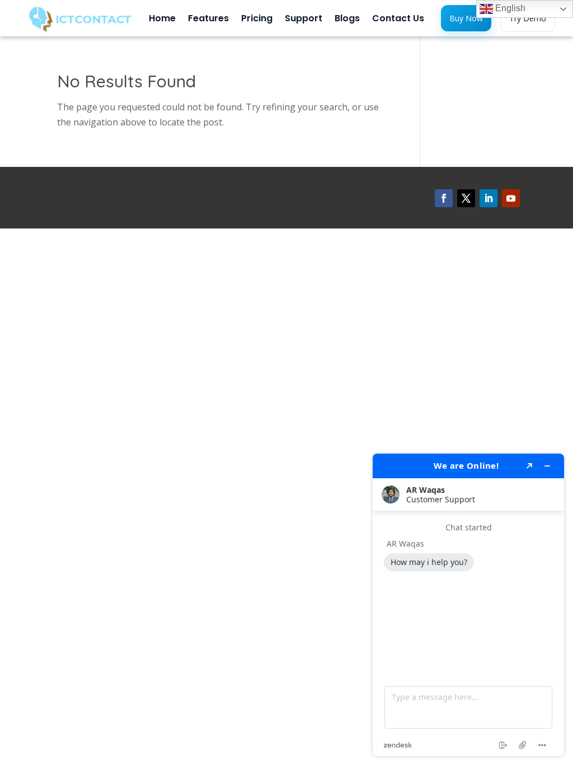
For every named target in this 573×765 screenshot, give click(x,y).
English (509, 8)
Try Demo (527, 18)
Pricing (257, 20)
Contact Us (398, 20)
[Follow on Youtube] (511, 198)
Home (162, 20)
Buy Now (466, 18)
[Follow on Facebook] (444, 198)
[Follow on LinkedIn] (488, 198)
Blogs (347, 20)
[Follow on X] (466, 198)
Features (208, 20)
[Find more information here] (468, 605)
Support (303, 20)
